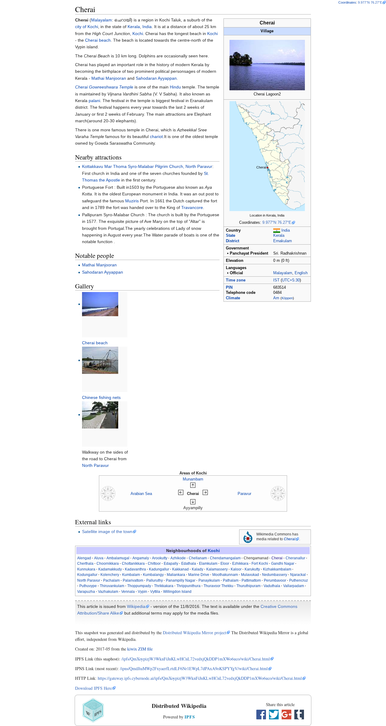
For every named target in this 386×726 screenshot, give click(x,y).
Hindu (175, 87)
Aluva (98, 558)
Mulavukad (250, 575)
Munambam (193, 479)
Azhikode (178, 558)
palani (94, 100)
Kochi (137, 33)
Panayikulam (209, 580)
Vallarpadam (293, 586)
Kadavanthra (135, 569)
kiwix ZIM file (140, 649)
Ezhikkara (240, 563)
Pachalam (111, 580)
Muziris (132, 200)
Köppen (287, 298)
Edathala (188, 563)
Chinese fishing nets (101, 397)
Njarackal (298, 575)
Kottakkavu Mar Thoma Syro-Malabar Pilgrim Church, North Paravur (147, 166)
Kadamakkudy (110, 569)
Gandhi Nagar (282, 563)
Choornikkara (107, 563)
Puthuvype (88, 586)
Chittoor (154, 563)
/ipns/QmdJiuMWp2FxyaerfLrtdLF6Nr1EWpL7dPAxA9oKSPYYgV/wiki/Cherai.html (194, 668)
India (285, 230)
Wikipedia (136, 606)
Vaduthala (272, 586)
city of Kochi (86, 26)
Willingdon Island (177, 591)
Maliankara (176, 575)
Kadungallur (159, 569)
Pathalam (231, 580)
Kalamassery (217, 569)
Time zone (235, 280)
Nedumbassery (274, 575)
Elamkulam (208, 563)
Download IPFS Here (93, 688)
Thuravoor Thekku (218, 586)
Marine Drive (198, 575)
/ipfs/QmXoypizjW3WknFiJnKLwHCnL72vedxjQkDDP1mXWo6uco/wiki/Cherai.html (196, 659)
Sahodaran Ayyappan (156, 78)
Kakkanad (180, 569)
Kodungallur (87, 575)
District (232, 241)
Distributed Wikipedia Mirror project (194, 632)
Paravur (244, 493)
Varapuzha (86, 591)
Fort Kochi (260, 563)
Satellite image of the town (107, 531)
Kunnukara (86, 569)
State (230, 235)
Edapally (171, 563)
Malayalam (282, 273)
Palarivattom (133, 580)
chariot (156, 136)
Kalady (197, 569)
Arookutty (159, 558)
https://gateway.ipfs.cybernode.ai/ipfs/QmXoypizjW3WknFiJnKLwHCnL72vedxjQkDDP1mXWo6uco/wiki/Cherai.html (200, 678)
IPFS (190, 717)
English (301, 273)
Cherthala (85, 563)
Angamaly (140, 558)
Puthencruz (298, 580)
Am (276, 298)
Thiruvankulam (112, 586)
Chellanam (198, 558)
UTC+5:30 (291, 280)
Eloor (224, 563)
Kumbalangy (153, 575)
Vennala (128, 591)
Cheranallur (295, 558)
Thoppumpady (139, 586)
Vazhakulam (108, 591)
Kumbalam (131, 575)
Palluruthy (154, 580)
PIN (229, 287)
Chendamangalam (225, 558)
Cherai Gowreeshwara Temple (104, 87)
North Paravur (95, 465)
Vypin (142, 591)
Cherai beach (98, 40)
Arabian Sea (141, 493)
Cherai (289, 539)
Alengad (84, 558)
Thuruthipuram (248, 586)
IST (276, 280)
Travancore (192, 207)
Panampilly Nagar (180, 580)
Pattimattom (251, 580)
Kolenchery (109, 575)
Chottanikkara (133, 563)
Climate (233, 298)
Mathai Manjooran (108, 78)
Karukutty (252, 569)
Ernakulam (282, 241)
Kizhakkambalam (277, 569)
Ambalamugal (117, 558)
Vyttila (155, 591)
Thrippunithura (188, 586)
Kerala (278, 235)
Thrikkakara (163, 586)
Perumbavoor (275, 580)
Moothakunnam (225, 575)
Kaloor (236, 569)
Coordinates (347, 2)
